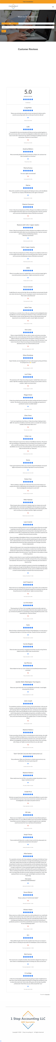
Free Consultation (28, 2)
